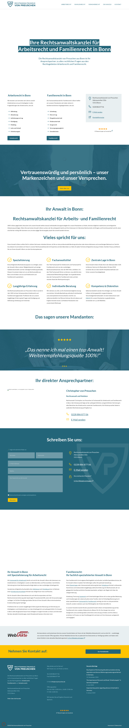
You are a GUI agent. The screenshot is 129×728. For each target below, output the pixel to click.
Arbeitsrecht (14, 138)
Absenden (12, 500)
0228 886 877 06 (79, 414)
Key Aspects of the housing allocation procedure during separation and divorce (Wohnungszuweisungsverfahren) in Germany (103, 672)
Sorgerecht (53, 125)
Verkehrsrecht (23, 683)
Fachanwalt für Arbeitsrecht (18, 580)
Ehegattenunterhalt (56, 118)
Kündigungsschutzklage (18, 591)
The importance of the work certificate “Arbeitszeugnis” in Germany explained (103, 681)
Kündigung (14, 121)
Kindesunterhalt (55, 121)
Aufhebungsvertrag (17, 118)
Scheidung (53, 111)
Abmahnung (14, 115)
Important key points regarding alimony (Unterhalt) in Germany (102, 689)
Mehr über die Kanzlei (14, 698)
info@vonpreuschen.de (58, 681)
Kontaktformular (98, 117)
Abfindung (14, 111)
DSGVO (88, 298)
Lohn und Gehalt (16, 128)
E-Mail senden (97, 112)
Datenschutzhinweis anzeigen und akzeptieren (22, 495)
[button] (62, 366)
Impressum (111, 725)
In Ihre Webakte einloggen (83, 481)
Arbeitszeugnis (15, 131)
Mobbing (13, 125)
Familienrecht (53, 138)
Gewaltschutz (54, 131)
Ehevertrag (53, 115)
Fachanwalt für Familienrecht (87, 601)
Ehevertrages (74, 585)
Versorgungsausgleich (57, 128)
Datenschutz (118, 725)
